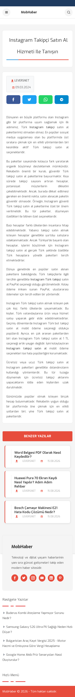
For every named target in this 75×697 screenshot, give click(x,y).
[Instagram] (33, 578)
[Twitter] (24, 578)
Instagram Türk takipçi (46, 279)
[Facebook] (14, 578)
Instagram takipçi (42, 127)
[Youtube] (42, 578)
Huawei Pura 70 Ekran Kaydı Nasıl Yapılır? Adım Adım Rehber (35, 482)
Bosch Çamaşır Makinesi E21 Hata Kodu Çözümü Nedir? (35, 510)
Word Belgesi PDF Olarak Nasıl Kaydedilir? (37, 455)
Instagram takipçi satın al (26, 348)
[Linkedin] (51, 578)
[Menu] (6, 12)
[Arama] (69, 12)
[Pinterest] (60, 578)
